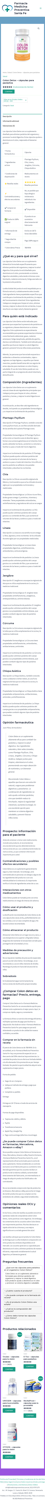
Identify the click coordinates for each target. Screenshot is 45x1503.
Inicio (5, 72)
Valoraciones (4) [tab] (9, 126)
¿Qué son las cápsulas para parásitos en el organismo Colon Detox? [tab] (22, 1269)
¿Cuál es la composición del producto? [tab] (18, 1310)
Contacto (17, 1482)
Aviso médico (33, 1485)
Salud (10, 72)
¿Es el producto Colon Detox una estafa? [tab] (20, 1303)
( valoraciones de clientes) (23, 87)
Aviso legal (8, 1482)
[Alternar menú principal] (40, 8)
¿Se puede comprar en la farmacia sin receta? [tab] (22, 1296)
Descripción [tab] (7, 116)
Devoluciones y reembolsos (17, 1485)
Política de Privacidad (7, 1479)
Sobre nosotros (27, 1482)
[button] (38, 28)
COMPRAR (8, 92)
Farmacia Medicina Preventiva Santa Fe (21, 8)
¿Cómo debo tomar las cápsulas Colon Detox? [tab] (20, 1317)
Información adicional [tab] (11, 121)
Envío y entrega (39, 1482)
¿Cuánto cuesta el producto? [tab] (19, 1291)
